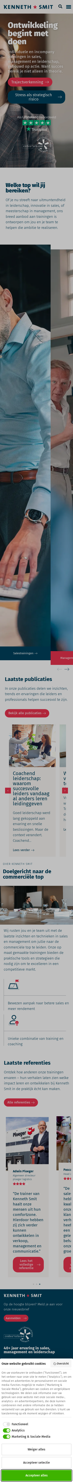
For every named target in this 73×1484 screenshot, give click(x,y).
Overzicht (63, 1363)
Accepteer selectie (36, 1462)
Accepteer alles (37, 1475)
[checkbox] (15, 1424)
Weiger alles (36, 1449)
